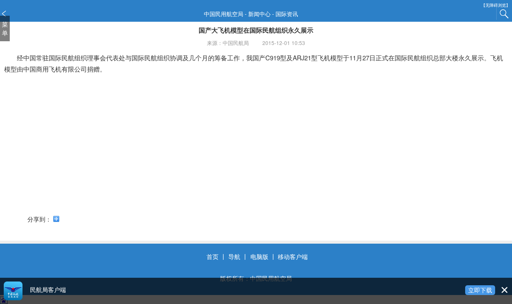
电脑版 (259, 256)
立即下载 (480, 290)
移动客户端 (293, 256)
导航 (234, 256)
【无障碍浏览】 (495, 5)
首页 (213, 256)
